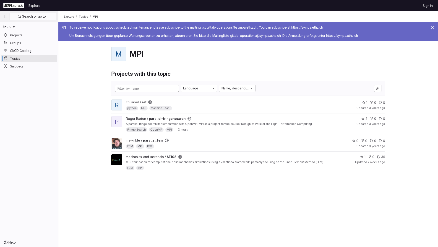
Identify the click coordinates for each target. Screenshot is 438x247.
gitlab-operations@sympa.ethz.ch (232, 27)
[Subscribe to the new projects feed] (377, 88)
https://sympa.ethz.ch (307, 27)
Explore (34, 6)
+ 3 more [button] (181, 130)
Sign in (428, 6)
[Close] (432, 27)
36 (383, 157)
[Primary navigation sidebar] (5, 16)
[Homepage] (14, 5)
